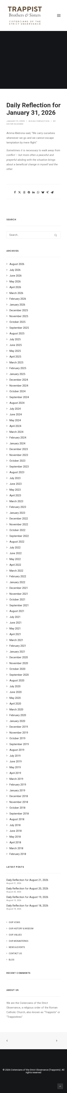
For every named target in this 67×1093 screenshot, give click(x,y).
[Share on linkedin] (33, 192)
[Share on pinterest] (29, 192)
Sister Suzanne (14, 124)
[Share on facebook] (15, 192)
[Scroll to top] (60, 1086)
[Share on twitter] (20, 192)
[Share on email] (52, 192)
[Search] (33, 234)
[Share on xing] (47, 192)
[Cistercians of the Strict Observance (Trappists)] (24, 15)
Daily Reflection (40, 121)
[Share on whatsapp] (38, 192)
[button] (59, 15)
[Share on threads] (24, 192)
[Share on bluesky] (43, 192)
